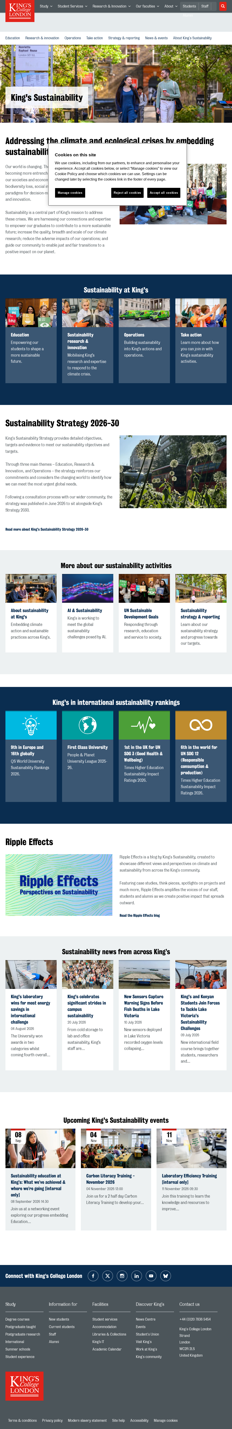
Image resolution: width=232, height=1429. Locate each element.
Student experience (24, 1358)
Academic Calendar (111, 1350)
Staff (204, 6)
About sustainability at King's (29, 613)
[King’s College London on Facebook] (93, 1275)
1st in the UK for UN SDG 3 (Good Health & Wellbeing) (143, 753)
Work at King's (155, 1350)
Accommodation (111, 1328)
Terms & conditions (22, 1420)
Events (155, 1328)
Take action (95, 38)
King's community (155, 1358)
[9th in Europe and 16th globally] (31, 725)
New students (68, 1320)
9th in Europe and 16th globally (27, 750)
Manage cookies (166, 1420)
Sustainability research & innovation (80, 341)
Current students (68, 1328)
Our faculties (149, 7)
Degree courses (24, 1320)
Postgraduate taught (24, 1328)
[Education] (31, 312)
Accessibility (139, 1420)
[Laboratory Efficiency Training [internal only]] (192, 1148)
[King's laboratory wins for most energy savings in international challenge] (31, 974)
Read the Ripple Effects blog (140, 915)
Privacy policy (52, 1420)
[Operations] (144, 312)
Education (13, 38)
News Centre (155, 1320)
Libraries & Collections (111, 1335)
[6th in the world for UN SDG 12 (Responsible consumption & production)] (201, 725)
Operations (74, 38)
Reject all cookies (127, 192)
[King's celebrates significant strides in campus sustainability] (87, 974)
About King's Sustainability (193, 38)
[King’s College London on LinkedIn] (136, 1275)
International (24, 1343)
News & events (157, 38)
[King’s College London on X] (107, 1275)
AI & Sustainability (85, 610)
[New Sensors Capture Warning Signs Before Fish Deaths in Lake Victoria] (144, 974)
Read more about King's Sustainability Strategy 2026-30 (46, 529)
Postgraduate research (24, 1335)
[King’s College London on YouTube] (151, 1275)
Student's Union (155, 1335)
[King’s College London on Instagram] (122, 1275)
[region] (117, 174)
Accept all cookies (164, 192)
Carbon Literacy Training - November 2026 (110, 1178)
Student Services (74, 7)
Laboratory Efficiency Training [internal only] (189, 1178)
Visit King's (155, 1343)
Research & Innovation (113, 7)
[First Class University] (87, 725)
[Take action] (201, 312)
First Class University (88, 747)
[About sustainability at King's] (31, 588)
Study (47, 7)
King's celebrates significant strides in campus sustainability (87, 1006)
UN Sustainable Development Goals (141, 613)
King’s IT (111, 1343)
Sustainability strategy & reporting (200, 613)
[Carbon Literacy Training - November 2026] (116, 1148)
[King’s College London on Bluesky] (165, 1275)
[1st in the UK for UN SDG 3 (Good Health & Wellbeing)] (144, 725)
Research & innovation (43, 38)
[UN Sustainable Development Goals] (144, 588)
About (172, 7)
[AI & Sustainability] (87, 588)
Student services (111, 1320)
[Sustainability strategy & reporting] (201, 588)
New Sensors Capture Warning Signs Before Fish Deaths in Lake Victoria (143, 1006)
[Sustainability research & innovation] (87, 312)
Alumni (68, 1343)
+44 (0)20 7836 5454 (195, 1319)
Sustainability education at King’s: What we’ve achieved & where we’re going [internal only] (38, 1185)
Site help (118, 1420)
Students (189, 6)
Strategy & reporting (125, 38)
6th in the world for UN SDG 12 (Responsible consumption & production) (199, 760)
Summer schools (24, 1350)
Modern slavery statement (87, 1420)
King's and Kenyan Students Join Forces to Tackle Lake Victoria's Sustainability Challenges (200, 1012)
